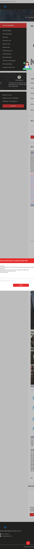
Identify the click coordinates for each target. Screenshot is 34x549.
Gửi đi (21, 285)
